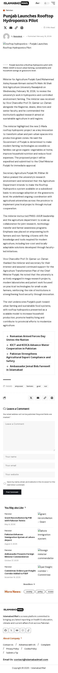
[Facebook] (5, 630)
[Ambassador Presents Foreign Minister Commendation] (45, 555)
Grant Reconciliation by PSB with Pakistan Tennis (18, 519)
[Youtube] (17, 630)
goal (39, 386)
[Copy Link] (16, 27)
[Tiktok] (28, 630)
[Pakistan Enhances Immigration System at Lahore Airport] (45, 535)
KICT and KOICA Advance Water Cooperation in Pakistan (27, 346)
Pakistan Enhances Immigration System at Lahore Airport (20, 537)
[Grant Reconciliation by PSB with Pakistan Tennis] (45, 518)
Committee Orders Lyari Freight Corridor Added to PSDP (20, 572)
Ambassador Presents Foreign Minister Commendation (19, 555)
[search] (32, 3)
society (29, 592)
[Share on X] (5, 27)
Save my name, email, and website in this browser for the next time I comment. (31, 483)
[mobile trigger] (52, 3)
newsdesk (17, 36)
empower (19, 386)
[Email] (11, 27)
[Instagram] (22, 630)
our (45, 386)
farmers (30, 386)
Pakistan (9, 10)
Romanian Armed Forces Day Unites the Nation (25, 337)
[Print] (22, 27)
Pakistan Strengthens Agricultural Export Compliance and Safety (28, 357)
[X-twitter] (11, 630)
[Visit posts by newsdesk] (6, 36)
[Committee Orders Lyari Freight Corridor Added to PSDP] (45, 571)
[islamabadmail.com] (16, 3)
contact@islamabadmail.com (31, 659)
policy (40, 592)
